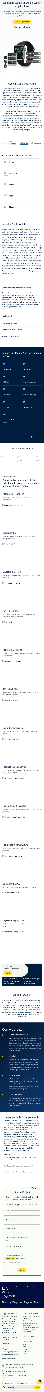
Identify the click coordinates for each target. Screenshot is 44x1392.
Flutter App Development (9, 1326)
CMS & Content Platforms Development (30, 1331)
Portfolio (25, 1349)
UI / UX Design (29, 1336)
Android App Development (10, 1319)
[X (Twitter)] (37, 1302)
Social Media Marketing (9, 1358)
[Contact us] (39, 1381)
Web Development (31, 1314)
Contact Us (26, 1351)
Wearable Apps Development (11, 1335)
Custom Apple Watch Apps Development (10, 1338)
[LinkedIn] (28, 1302)
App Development (10, 1314)
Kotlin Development (8, 1323)
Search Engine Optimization (10, 1352)
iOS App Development (9, 1321)
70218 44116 (23, 1376)
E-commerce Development (31, 1327)
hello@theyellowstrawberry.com (15, 1371)
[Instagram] (17, 1302)
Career (25, 1354)
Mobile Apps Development (10, 1316)
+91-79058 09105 (10, 1376)
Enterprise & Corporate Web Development (31, 1317)
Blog (24, 1347)
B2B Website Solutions (30, 1321)
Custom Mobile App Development (8, 1329)
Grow (5, 1349)
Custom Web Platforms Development (30, 1324)
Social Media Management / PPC (10, 1355)
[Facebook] (6, 1302)
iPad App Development (9, 1332)
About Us (26, 1344)
